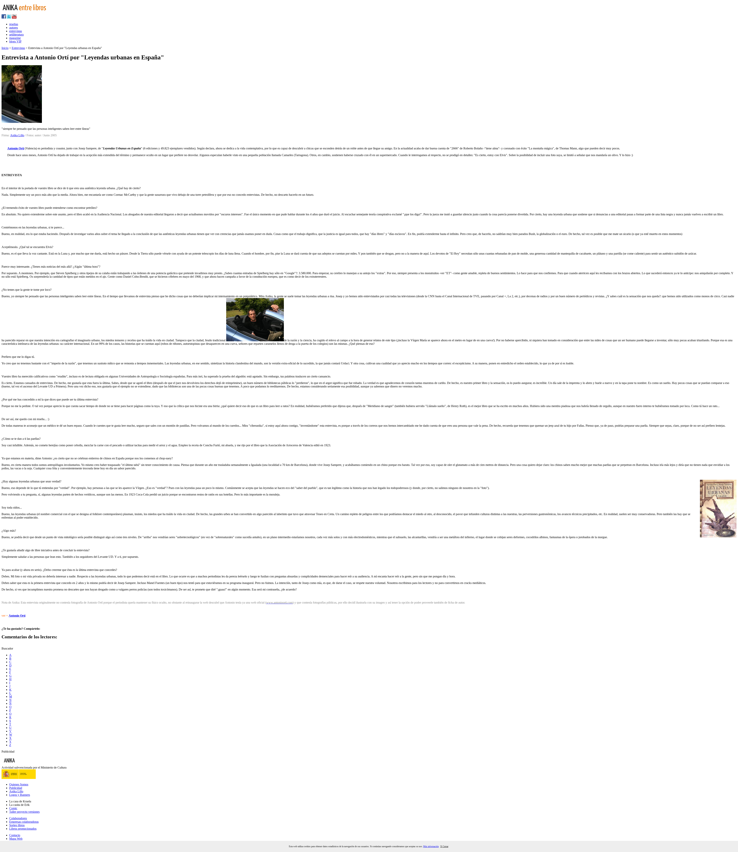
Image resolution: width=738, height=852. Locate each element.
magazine (15, 38)
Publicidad (15, 788)
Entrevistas (18, 48)
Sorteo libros (17, 825)
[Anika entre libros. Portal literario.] (27, 12)
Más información (431, 846)
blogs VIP (15, 41)
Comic (13, 808)
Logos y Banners (19, 794)
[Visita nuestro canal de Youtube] (14, 17)
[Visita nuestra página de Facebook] (4, 17)
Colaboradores (18, 818)
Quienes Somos (18, 784)
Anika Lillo (17, 135)
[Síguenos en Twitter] (9, 17)
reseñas (13, 24)
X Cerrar (444, 846)
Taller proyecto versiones (24, 811)
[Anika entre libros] (21, 764)
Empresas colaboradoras (24, 821)
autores (13, 27)
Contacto (14, 835)
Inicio (5, 48)
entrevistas (15, 31)
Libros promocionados (23, 828)
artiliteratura (16, 34)
